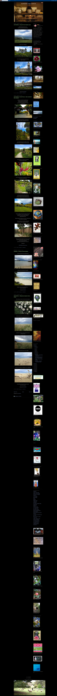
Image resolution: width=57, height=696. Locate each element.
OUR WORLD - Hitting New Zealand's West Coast (22, 297)
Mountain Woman (35, 511)
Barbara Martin (35, 497)
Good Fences (25, 245)
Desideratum (35, 502)
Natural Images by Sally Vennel (37, 512)
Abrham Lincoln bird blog (36, 493)
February (36, 352)
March (36, 351)
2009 (35, 370)
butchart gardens (35, 117)
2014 (35, 364)
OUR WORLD (24, 91)
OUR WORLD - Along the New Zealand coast (22, 24)
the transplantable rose (36, 521)
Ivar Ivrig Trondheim (36, 507)
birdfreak (34, 499)
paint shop (34, 515)
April (35, 350)
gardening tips (35, 504)
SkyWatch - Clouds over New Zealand (21, 251)
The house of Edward (36, 519)
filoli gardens (35, 118)
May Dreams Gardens (36, 509)
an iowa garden (35, 496)
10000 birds (34, 491)
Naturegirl (34, 513)
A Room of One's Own (36, 492)
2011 (35, 368)
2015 (35, 363)
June (35, 348)
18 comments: (24, 247)
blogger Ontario (35, 500)
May (35, 349)
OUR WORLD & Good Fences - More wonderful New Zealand (23, 97)
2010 (35, 369)
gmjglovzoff (34, 505)
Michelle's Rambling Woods (36, 510)
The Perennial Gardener (36, 520)
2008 (35, 371)
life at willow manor (35, 508)
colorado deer (35, 501)
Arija (39, 24)
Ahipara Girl (34, 495)
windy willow (35, 524)
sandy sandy (35, 517)
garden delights (28, 3)
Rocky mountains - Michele (36, 516)
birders (34, 498)
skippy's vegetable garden (36, 518)
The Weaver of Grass (36, 522)
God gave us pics (35, 506)
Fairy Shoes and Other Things (37, 503)
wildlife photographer (36, 523)
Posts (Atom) (19, 393)
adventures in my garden (36, 494)
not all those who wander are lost (37, 514)
